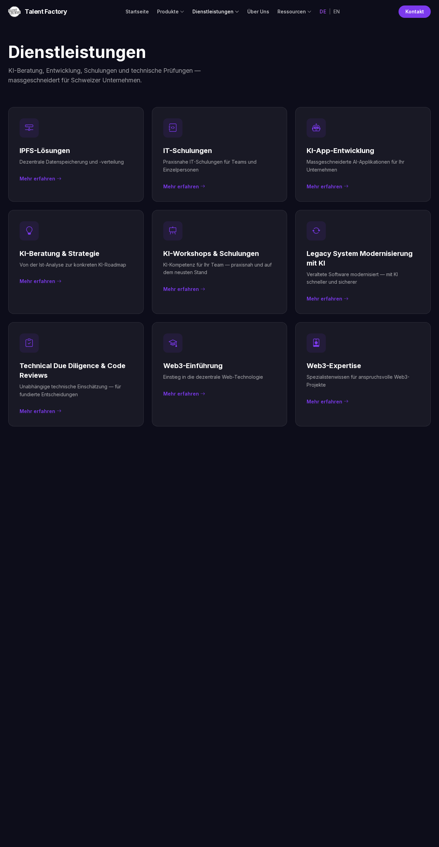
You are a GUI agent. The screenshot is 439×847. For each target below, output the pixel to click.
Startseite (137, 11)
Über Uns (258, 11)
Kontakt (414, 11)
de (323, 11)
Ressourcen (291, 11)
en (336, 11)
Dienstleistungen (213, 11)
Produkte (168, 11)
